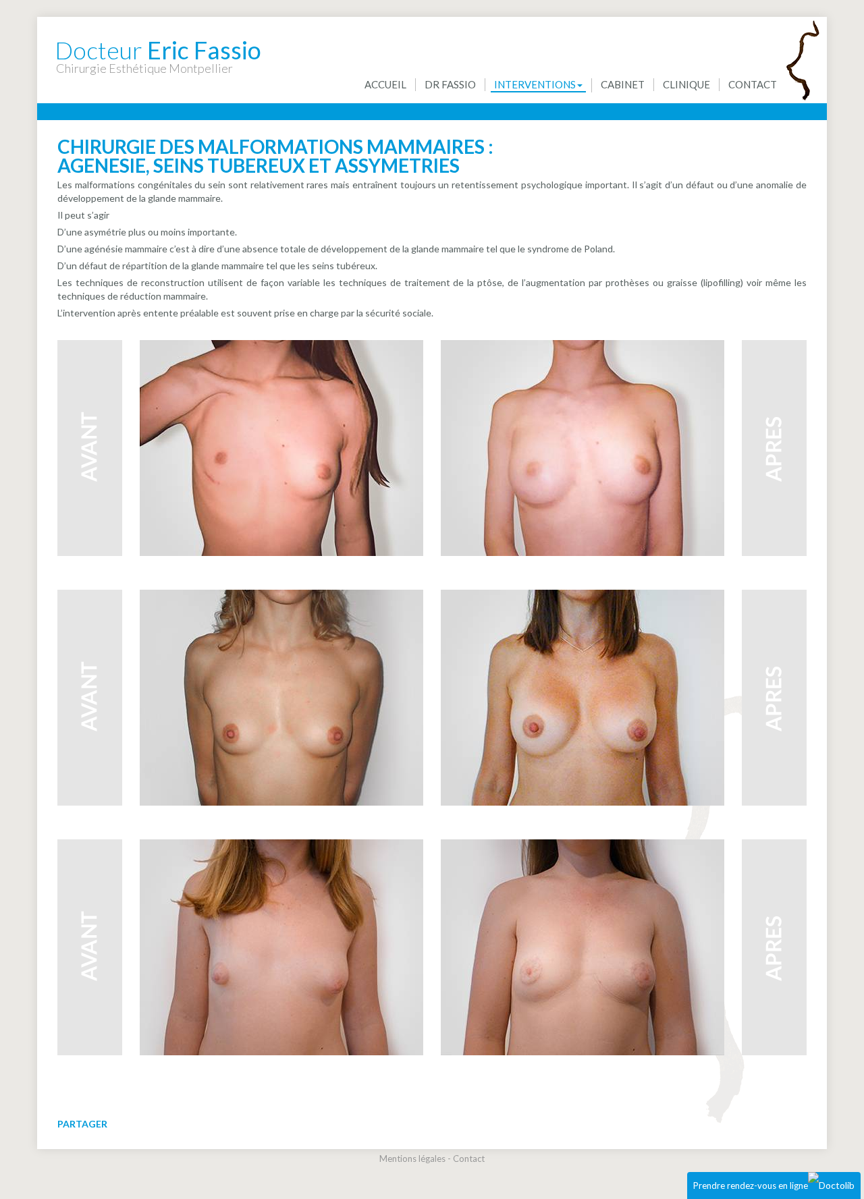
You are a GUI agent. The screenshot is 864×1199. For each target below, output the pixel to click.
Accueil (385, 84)
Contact (752, 84)
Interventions (535, 84)
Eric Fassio (158, 43)
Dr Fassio (450, 84)
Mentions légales (412, 1158)
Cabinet (623, 84)
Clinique (686, 84)
